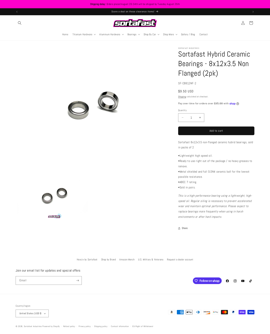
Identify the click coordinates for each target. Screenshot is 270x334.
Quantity (182, 110)
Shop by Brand (108, 259)
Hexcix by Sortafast (87, 259)
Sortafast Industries (33, 326)
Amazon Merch (126, 259)
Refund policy (69, 326)
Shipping (182, 96)
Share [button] (185, 228)
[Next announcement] (253, 11)
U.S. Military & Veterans (150, 259)
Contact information (120, 326)
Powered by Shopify (51, 326)
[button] (20, 23)
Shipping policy (100, 326)
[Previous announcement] (17, 11)
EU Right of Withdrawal (142, 326)
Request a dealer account (180, 259)
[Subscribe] (77, 280)
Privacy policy (85, 326)
